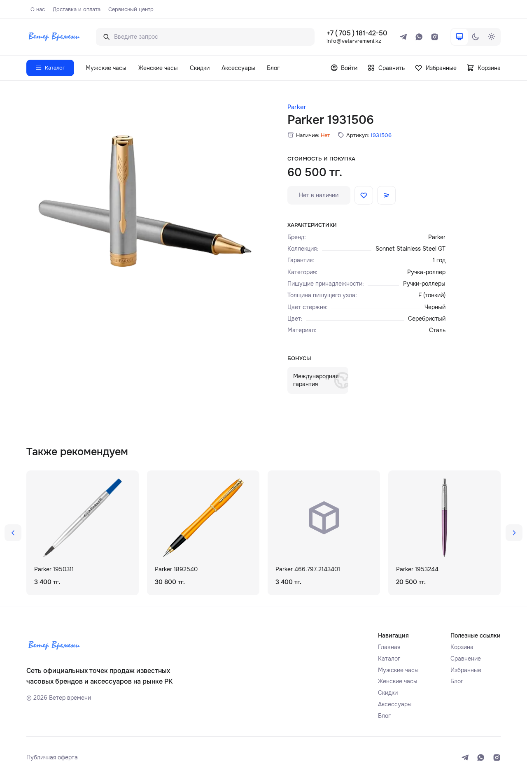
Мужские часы (106, 68)
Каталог (389, 658)
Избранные (465, 670)
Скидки (200, 68)
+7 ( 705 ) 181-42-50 (356, 33)
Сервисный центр (131, 9)
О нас (37, 9)
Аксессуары (238, 68)
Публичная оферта (52, 757)
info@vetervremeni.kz (353, 41)
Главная (389, 647)
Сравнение (465, 658)
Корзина (461, 647)
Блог (273, 68)
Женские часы (158, 68)
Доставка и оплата (76, 9)
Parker (296, 107)
